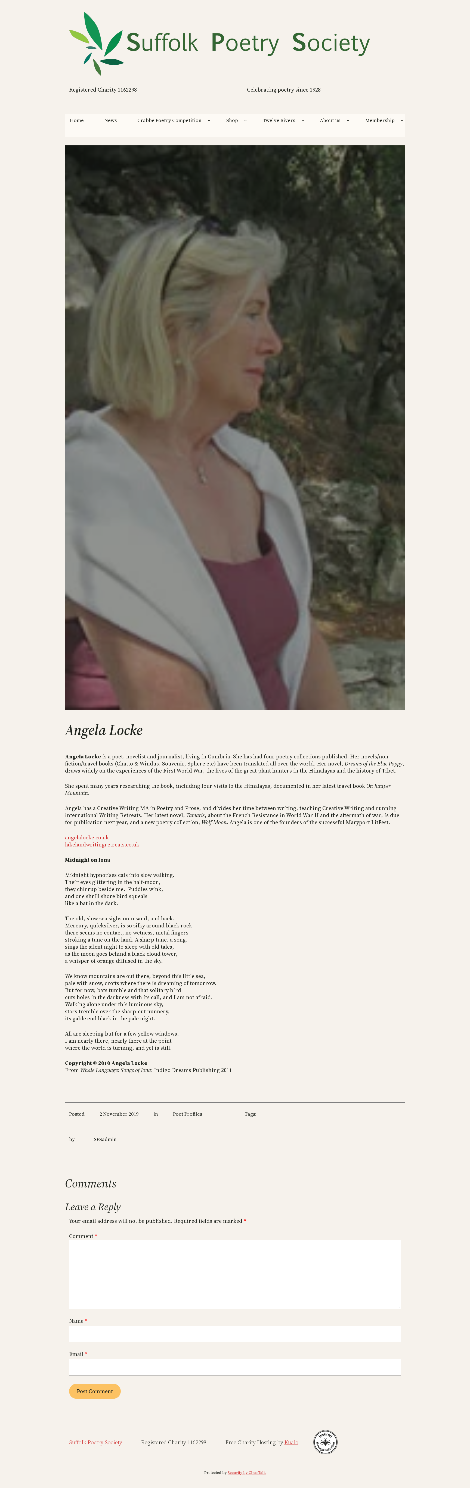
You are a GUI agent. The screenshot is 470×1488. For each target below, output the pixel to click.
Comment (83, 1236)
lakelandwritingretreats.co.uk (102, 844)
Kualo (291, 1442)
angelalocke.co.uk (87, 837)
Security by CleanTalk (247, 1472)
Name (78, 1320)
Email (78, 1354)
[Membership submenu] (402, 120)
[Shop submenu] (245, 120)
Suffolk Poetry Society (95, 1442)
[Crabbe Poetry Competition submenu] (209, 120)
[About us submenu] (348, 120)
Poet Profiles (187, 1114)
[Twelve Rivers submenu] (302, 120)
